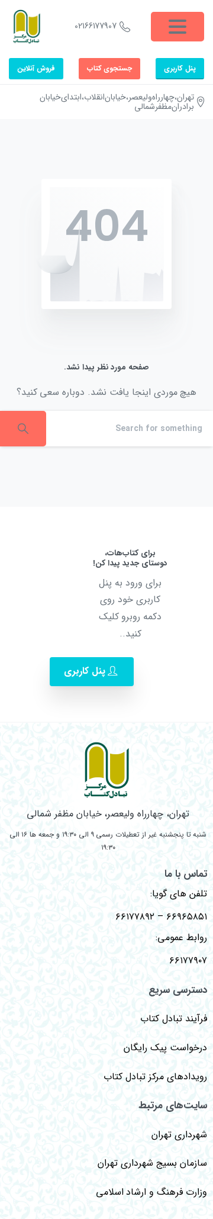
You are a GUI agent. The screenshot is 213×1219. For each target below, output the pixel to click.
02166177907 (95, 26)
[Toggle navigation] (177, 26)
